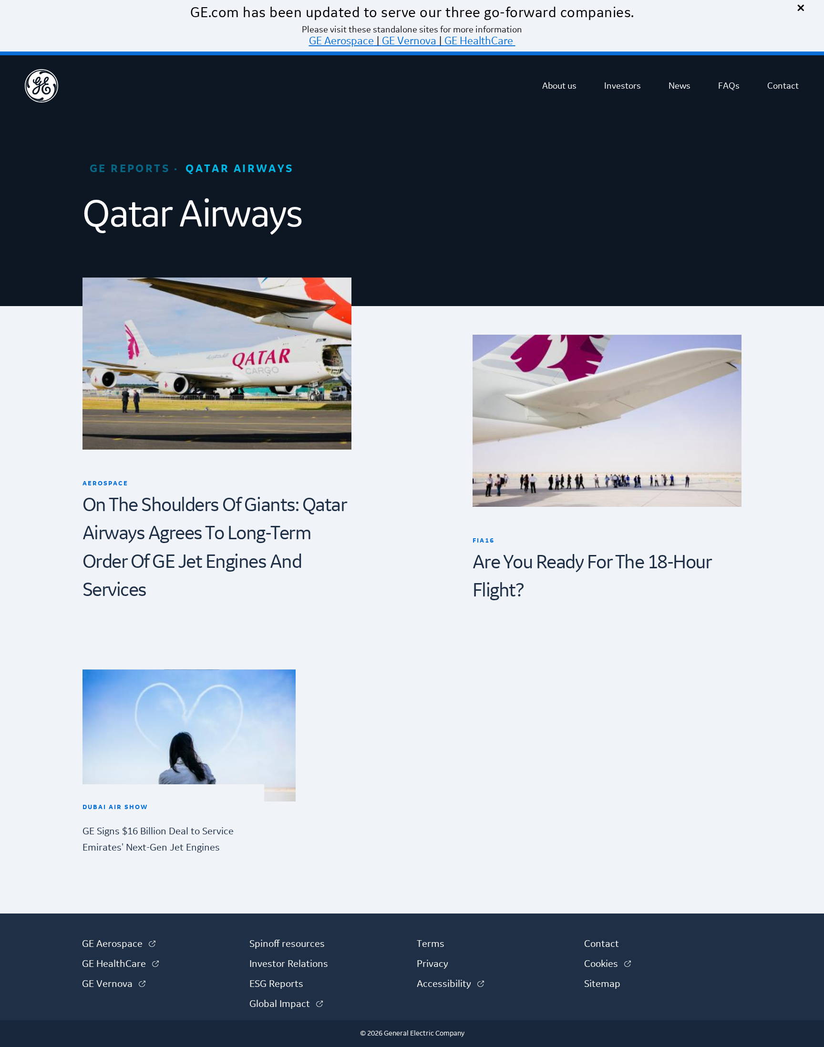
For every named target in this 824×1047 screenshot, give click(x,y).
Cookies (607, 964)
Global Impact (286, 1004)
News (679, 86)
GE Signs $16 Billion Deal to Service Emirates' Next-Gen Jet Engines (158, 839)
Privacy (432, 964)
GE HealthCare (478, 41)
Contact (783, 86)
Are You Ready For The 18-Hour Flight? (592, 577)
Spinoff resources (287, 944)
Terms (430, 944)
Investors (622, 86)
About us (559, 86)
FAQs (729, 86)
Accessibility (450, 984)
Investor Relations (288, 964)
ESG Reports (276, 984)
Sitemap (602, 984)
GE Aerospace (341, 41)
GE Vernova (409, 41)
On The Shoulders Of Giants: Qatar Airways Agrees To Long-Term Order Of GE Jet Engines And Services (214, 548)
